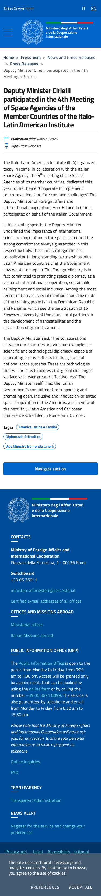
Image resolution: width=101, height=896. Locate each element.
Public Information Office (41, 663)
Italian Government (18, 8)
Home (8, 57)
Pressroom (31, 57)
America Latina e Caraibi (38, 426)
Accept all (80, 887)
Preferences (45, 887)
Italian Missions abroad (32, 635)
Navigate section (50, 469)
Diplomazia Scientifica (23, 436)
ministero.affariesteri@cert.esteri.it (43, 590)
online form (39, 689)
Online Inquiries (25, 761)
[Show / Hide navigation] (8, 32)
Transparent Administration (36, 800)
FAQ (14, 772)
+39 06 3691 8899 (43, 695)
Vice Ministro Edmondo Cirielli (30, 445)
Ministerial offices (27, 624)
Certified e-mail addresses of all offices (46, 601)
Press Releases (24, 64)
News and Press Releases (71, 57)
